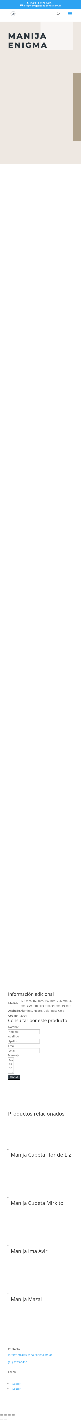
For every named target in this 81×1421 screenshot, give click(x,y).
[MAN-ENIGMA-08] (40, 263)
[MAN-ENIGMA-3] (40, 857)
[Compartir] (9, 1415)
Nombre (13, 1027)
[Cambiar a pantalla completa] (5, 1415)
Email (11, 1046)
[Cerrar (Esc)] (13, 1415)
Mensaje (13, 1055)
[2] (40, 527)
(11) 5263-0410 (17, 1362)
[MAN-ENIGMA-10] (40, 593)
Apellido (13, 1036)
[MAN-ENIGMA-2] (40, 395)
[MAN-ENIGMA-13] (40, 923)
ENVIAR (14, 1077)
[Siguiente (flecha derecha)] (5, 1419)
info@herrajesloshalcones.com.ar (30, 1355)
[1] (40, 461)
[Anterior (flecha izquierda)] (1, 1419)
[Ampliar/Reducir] (1, 1415)
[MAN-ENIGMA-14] (40, 989)
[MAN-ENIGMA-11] (40, 659)
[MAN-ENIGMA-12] (40, 791)
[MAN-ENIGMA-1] (40, 329)
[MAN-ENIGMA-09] (40, 725)
